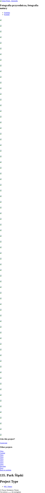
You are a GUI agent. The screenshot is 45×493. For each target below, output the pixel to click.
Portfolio (7, 13)
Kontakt (7, 14)
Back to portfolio (5, 470)
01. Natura (8, 486)
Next (1, 468)
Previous (3, 466)
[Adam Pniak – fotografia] (9, 1)
